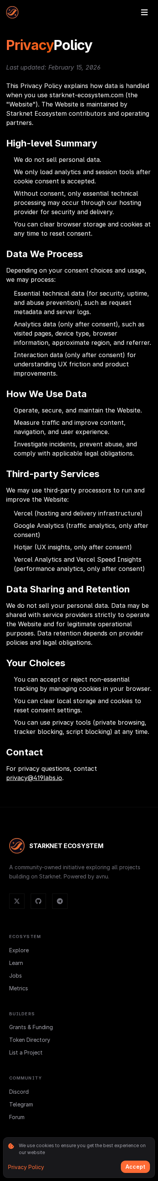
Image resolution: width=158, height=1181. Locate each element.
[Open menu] (144, 12)
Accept (135, 1166)
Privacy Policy (26, 1167)
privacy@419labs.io (34, 778)
